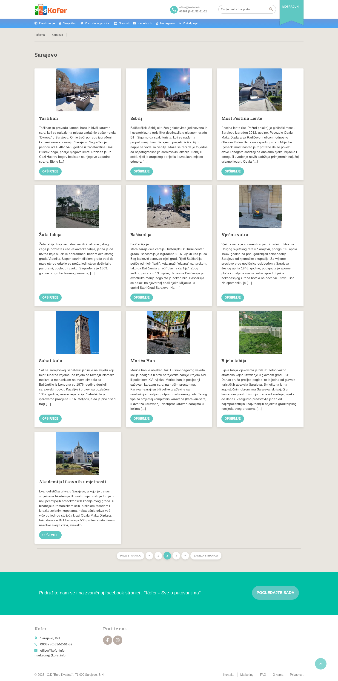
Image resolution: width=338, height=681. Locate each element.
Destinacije (47, 23)
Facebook (144, 23)
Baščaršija (141, 234)
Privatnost (297, 674)
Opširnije (50, 171)
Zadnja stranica (206, 555)
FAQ (263, 674)
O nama (278, 674)
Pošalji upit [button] (190, 23)
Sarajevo (57, 35)
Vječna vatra (234, 234)
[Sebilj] (169, 89)
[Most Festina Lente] (260, 89)
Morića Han (142, 360)
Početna (39, 35)
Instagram (167, 23)
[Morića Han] (169, 332)
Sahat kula (50, 360)
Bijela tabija (233, 360)
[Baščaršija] (169, 206)
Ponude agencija (97, 23)
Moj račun (290, 6)
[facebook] (107, 640)
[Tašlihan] (77, 89)
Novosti (124, 23)
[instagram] (117, 640)
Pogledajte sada (275, 593)
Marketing (246, 674)
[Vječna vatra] (260, 206)
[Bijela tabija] (260, 332)
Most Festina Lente (241, 118)
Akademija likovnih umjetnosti (72, 481)
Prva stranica (130, 555)
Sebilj (136, 118)
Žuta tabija (50, 234)
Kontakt (228, 674)
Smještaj (69, 23)
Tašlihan (48, 118)
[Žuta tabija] (77, 206)
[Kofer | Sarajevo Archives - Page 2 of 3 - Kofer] (50, 9)
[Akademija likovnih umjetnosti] (77, 453)
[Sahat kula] (77, 332)
